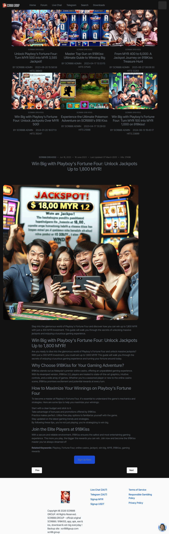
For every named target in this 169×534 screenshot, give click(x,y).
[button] (162, 5)
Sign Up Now (84, 459)
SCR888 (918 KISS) (36, 50)
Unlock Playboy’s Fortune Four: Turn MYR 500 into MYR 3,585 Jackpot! (35, 57)
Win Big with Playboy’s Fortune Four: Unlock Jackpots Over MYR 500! (36, 120)
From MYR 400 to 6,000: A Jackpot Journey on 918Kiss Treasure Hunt (133, 57)
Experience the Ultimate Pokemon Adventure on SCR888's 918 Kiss (84, 118)
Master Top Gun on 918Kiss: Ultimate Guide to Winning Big (84, 56)
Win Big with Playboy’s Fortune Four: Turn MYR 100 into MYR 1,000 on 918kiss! (133, 120)
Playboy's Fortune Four (93, 351)
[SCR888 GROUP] (11, 5)
